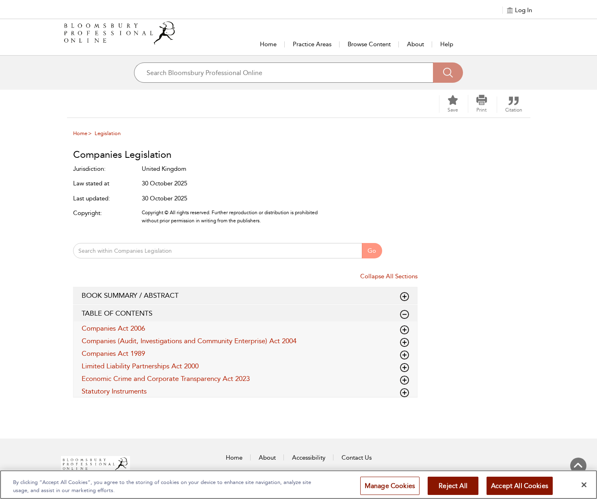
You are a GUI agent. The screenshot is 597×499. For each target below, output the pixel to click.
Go (372, 250)
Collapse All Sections (388, 276)
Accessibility (308, 457)
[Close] (584, 485)
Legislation (108, 133)
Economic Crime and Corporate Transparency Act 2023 (166, 378)
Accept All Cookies (519, 486)
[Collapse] (404, 296)
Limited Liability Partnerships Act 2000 (140, 366)
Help (446, 44)
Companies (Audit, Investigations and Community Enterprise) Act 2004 (189, 341)
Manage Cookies (390, 486)
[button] (481, 104)
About (415, 44)
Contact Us (357, 457)
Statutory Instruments (114, 391)
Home (268, 44)
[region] (298, 484)
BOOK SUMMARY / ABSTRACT (130, 295)
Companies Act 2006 (113, 328)
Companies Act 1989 (113, 353)
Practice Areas (312, 44)
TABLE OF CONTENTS (117, 313)
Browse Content (369, 44)
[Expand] (404, 314)
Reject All (453, 486)
